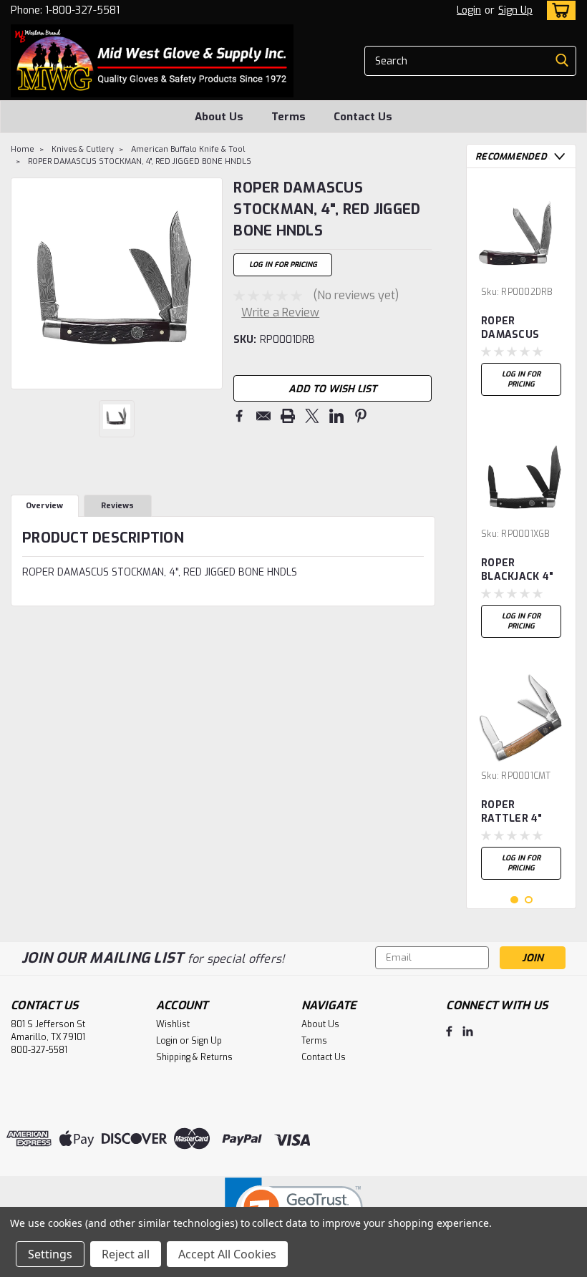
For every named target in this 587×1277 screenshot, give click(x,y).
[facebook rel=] (449, 1031)
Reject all (126, 1254)
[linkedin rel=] (467, 1031)
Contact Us (363, 117)
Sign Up (515, 10)
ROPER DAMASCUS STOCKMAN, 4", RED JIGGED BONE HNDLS (139, 161)
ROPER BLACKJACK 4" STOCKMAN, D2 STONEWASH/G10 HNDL (521, 570)
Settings (50, 1254)
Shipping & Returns (194, 1057)
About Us (219, 117)
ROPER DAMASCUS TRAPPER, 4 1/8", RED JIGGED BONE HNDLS (514, 328)
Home (22, 149)
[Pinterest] (361, 416)
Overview (44, 505)
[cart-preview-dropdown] (558, 10)
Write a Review (280, 312)
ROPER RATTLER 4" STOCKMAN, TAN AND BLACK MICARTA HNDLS (512, 812)
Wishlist (173, 1024)
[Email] (263, 416)
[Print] (288, 416)
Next (210, 283)
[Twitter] (312, 416)
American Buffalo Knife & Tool (188, 149)
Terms (288, 117)
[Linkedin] (336, 416)
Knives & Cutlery (83, 149)
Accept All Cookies (227, 1254)
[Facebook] (239, 416)
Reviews (117, 505)
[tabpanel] (521, 291)
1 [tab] (514, 900)
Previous (23, 283)
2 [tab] (529, 900)
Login (469, 10)
